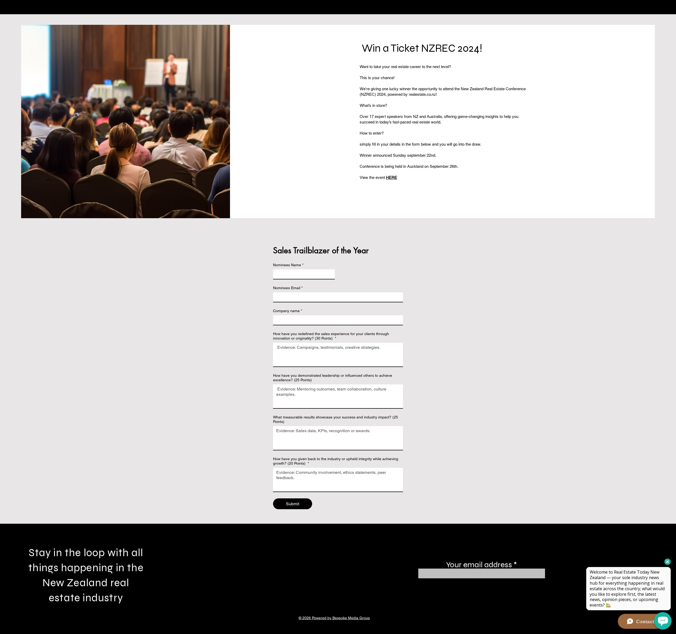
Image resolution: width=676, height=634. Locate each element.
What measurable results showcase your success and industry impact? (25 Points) (335, 419)
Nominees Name (288, 265)
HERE (391, 177)
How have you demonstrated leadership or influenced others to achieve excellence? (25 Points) (332, 377)
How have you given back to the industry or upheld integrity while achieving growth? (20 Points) (335, 461)
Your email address (479, 565)
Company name (287, 311)
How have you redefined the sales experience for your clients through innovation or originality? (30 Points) (331, 336)
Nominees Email (288, 288)
